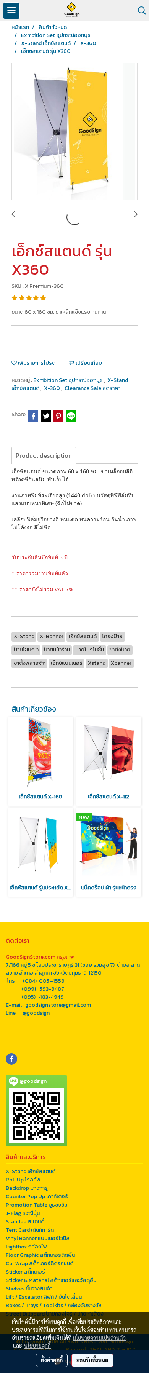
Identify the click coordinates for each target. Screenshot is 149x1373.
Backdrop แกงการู (27, 1188)
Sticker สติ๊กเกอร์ (25, 1272)
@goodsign (36, 1013)
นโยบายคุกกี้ (37, 1345)
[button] (139, 10)
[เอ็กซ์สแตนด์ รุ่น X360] (74, 131)
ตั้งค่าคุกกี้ (52, 1360)
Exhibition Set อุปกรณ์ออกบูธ (68, 380)
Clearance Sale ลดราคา (92, 388)
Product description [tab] (44, 455)
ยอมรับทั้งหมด (92, 1360)
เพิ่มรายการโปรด (36, 363)
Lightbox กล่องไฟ (26, 1247)
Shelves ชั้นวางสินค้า (29, 1289)
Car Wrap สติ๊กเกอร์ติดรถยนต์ (39, 1264)
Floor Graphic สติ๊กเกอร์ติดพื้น (40, 1255)
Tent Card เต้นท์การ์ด (30, 1230)
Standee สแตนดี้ (25, 1222)
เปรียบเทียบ (88, 363)
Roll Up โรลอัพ (23, 1180)
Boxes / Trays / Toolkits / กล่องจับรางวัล (54, 1305)
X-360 (52, 388)
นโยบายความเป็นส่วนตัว (99, 1337)
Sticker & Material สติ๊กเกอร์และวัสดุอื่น (51, 1280)
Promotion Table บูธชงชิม (36, 1205)
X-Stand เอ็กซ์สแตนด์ (30, 1171)
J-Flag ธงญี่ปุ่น (23, 1213)
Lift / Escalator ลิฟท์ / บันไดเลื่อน (44, 1297)
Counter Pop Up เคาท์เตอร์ (37, 1197)
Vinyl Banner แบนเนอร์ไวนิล (38, 1238)
